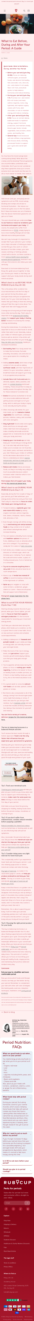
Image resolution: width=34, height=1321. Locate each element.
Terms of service (17, 1319)
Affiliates (6, 1236)
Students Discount (10, 1239)
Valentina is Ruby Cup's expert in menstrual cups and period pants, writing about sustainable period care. (20, 1026)
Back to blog (9, 1012)
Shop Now (7, 1220)
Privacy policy (7, 1319)
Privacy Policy (8, 1266)
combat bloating (16, 384)
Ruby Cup (14, 947)
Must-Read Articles (10, 1251)
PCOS (16, 230)
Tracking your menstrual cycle (12, 789)
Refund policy (28, 1316)
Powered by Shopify (17, 1316)
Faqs (5, 1247)
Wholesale (7, 1232)
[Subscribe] (27, 1203)
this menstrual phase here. (16, 483)
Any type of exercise (8, 871)
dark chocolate (26, 546)
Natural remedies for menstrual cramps (15, 825)
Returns (6, 1228)
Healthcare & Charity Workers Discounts (17, 1243)
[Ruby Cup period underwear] (17, 195)
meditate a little (19, 703)
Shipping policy (28, 1319)
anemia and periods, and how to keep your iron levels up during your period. (17, 460)
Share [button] (5, 58)
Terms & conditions (10, 1263)
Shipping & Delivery (10, 1224)
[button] (5, 11)
